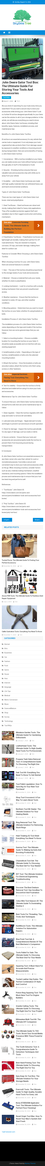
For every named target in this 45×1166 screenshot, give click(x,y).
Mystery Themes (30, 1163)
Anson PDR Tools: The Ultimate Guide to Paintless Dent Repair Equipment (22, 597)
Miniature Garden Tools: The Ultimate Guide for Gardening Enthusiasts (28, 735)
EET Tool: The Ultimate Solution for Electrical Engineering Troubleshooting (29, 876)
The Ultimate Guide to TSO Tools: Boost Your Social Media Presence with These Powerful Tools (29, 1035)
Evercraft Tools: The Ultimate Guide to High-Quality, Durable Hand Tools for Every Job (29, 1092)
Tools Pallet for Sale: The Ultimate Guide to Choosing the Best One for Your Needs (28, 955)
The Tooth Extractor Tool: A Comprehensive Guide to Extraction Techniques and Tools (27, 1051)
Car (5, 657)
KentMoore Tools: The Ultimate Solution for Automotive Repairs (29, 928)
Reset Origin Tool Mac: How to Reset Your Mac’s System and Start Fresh (29, 1118)
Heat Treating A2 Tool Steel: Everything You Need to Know (28, 837)
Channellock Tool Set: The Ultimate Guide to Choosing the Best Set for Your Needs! (28, 863)
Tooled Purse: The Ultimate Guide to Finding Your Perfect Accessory (20, 561)
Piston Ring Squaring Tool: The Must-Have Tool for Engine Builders (29, 995)
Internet (7, 683)
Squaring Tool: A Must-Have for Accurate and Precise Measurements (29, 968)
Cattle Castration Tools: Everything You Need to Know (22, 631)
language (7, 687)
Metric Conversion (11, 700)
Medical (7, 695)
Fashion (7, 661)
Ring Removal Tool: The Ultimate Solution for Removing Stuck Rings (29, 825)
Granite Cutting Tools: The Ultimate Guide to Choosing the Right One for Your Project (29, 1008)
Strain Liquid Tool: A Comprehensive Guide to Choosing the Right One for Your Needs (39, 520)
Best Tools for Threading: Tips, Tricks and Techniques (29, 915)
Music (6, 704)
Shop (6, 713)
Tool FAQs (6, 97)
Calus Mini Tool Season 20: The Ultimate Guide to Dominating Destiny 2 (29, 903)
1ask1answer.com (8, 1132)
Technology (8, 721)
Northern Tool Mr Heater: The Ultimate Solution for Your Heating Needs (28, 811)
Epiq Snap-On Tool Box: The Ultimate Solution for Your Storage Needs (27, 1078)
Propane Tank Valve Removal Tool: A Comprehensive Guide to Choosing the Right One (28, 761)
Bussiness (8, 653)
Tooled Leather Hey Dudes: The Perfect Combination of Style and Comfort (29, 981)
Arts (6, 648)
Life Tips (7, 691)
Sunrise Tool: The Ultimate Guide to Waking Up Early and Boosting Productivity (28, 850)
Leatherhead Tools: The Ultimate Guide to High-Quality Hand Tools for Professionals (29, 748)
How (6, 678)
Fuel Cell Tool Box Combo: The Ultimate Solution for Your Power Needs (8, 520)
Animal (7, 644)
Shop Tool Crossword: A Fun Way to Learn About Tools (28, 798)
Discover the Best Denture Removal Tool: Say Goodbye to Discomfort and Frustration (29, 890)
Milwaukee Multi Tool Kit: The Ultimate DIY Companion (28, 1020)
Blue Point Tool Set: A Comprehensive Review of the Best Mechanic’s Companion (29, 941)
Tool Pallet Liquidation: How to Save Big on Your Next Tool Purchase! (29, 786)
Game (6, 670)
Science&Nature (10, 708)
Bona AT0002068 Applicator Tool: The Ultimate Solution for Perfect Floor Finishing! (29, 1105)
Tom (18, 101)
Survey (6, 717)
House (6, 674)
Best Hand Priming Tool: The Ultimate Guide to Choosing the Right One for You (28, 1065)
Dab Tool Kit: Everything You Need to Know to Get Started (28, 773)
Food (6, 666)
